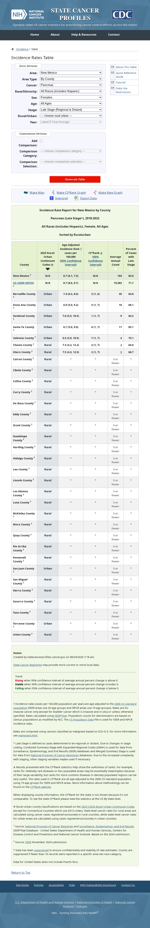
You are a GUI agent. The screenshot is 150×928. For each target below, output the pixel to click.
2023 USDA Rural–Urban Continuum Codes (108, 806)
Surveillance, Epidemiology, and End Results (106, 826)
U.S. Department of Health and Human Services (44, 902)
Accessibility (56, 885)
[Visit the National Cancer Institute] (27, 13)
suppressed (41, 850)
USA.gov (81, 906)
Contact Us (128, 885)
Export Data (88, 198)
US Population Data (81, 719)
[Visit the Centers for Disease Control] (122, 13)
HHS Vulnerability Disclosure (98, 885)
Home (34, 35)
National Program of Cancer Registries (55, 755)
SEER (28, 842)
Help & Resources (83, 35)
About (55, 35)
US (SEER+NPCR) (23, 283)
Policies (39, 885)
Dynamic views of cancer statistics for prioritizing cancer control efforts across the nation (75, 25)
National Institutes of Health (94, 902)
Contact (114, 35)
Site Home (22, 885)
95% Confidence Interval (95, 260)
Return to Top (20, 873)
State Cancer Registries (27, 665)
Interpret (61, 198)
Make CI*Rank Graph (71, 193)
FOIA (72, 885)
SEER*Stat (61, 715)
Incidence (22, 49)
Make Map (37, 193)
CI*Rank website (40, 787)
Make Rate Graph (110, 193)
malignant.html (27, 735)
